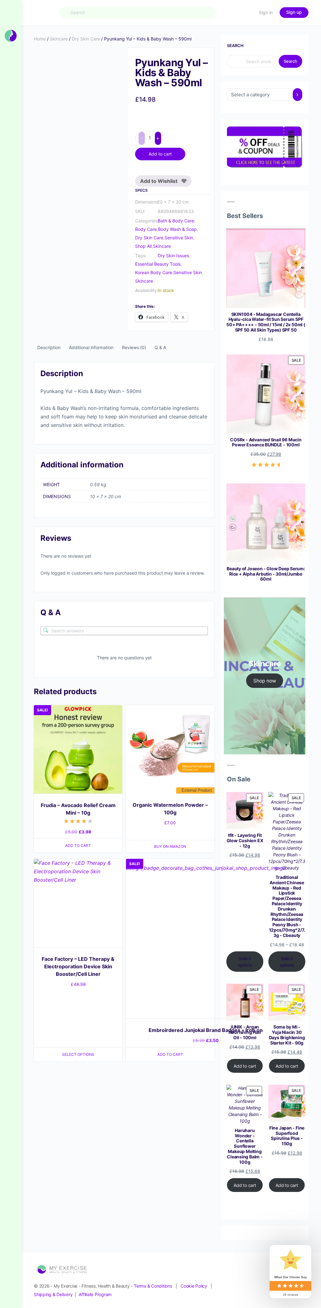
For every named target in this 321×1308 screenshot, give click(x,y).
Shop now (264, 681)
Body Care (146, 229)
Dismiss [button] (230, 9)
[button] (117, 58)
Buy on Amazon (170, 613)
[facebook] (248, 1280)
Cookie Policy (194, 1286)
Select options (78, 821)
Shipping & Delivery (53, 1294)
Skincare (59, 38)
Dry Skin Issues (173, 255)
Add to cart (160, 154)
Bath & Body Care (176, 220)
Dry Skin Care (86, 38)
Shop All (143, 246)
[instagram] (259, 1280)
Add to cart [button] (78, 612)
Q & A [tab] (160, 347)
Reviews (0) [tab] (134, 347)
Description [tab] (49, 347)
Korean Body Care (153, 272)
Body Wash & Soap (177, 229)
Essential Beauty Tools (158, 264)
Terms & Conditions (153, 1286)
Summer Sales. (99, 9)
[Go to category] (297, 94)
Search (235, 45)
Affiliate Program (95, 1294)
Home (40, 38)
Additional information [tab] (91, 347)
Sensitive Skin (179, 237)
